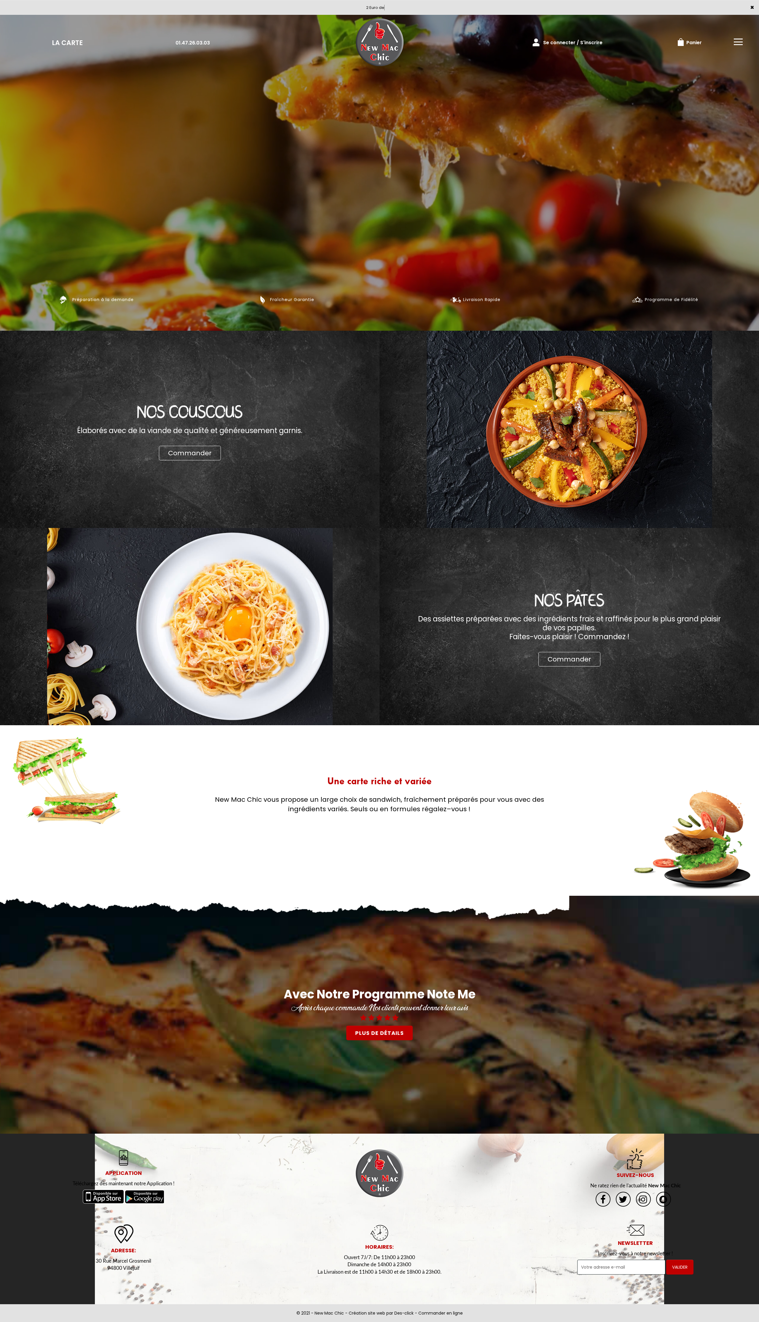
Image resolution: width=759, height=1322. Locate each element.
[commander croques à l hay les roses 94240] (67, 780)
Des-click (404, 1313)
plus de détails (379, 1033)
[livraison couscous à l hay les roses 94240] (569, 429)
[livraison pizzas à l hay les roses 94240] (379, 42)
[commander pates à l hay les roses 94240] (190, 626)
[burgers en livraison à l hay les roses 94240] (692, 840)
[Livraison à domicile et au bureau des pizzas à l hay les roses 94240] (379, 1173)
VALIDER (680, 1267)
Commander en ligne (440, 1313)
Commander (190, 453)
